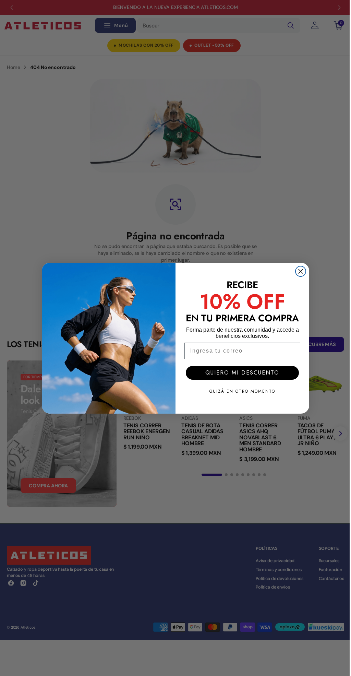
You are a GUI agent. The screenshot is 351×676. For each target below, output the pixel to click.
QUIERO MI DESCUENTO (242, 373)
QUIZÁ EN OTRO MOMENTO (242, 391)
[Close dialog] (300, 271)
